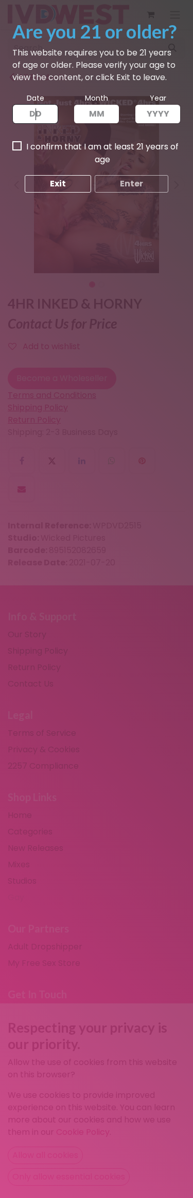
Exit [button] (58, 183)
